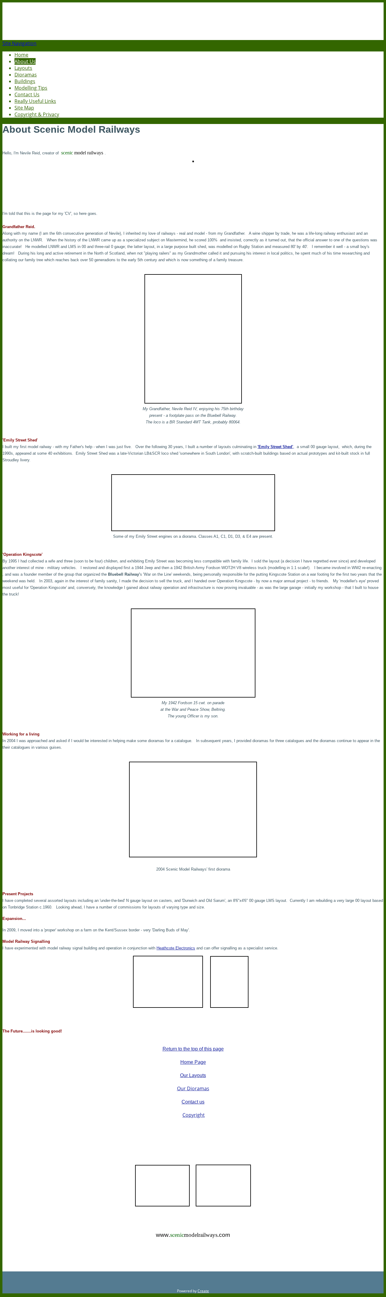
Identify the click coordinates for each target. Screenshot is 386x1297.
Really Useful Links (35, 101)
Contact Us (27, 94)
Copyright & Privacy (36, 114)
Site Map (24, 107)
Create (203, 1290)
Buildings (24, 81)
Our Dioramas (193, 1088)
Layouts (23, 68)
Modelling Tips (30, 88)
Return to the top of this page (193, 1048)
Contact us (193, 1101)
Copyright (193, 1115)
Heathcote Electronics (176, 948)
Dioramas (25, 74)
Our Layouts (193, 1075)
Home (21, 54)
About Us (25, 61)
